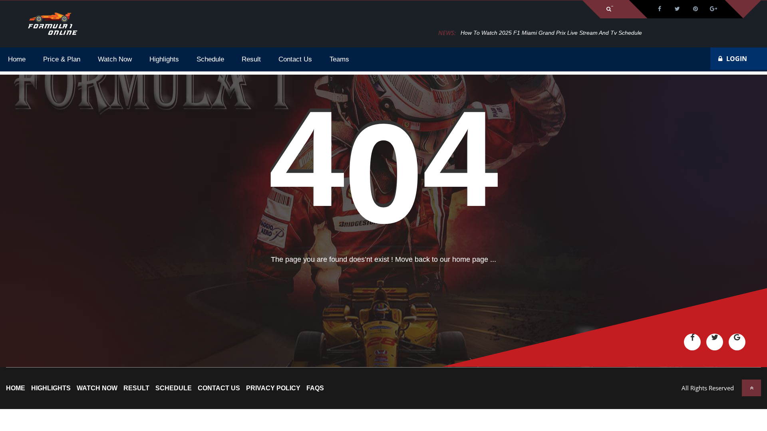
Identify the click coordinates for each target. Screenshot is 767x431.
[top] (751, 388)
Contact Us (219, 388)
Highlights (51, 388)
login (736, 58)
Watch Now (97, 388)
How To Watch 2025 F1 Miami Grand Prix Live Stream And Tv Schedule (551, 33)
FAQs (315, 388)
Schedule (173, 388)
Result (136, 388)
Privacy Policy (273, 388)
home (15, 388)
